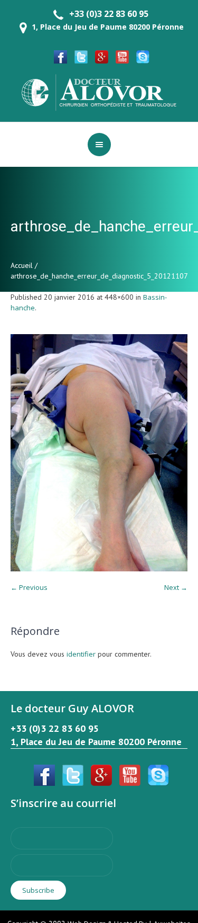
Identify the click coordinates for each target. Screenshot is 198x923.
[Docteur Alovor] (99, 91)
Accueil (22, 265)
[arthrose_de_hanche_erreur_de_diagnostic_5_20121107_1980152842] (99, 453)
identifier (81, 654)
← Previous (29, 587)
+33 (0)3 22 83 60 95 (108, 14)
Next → (175, 587)
